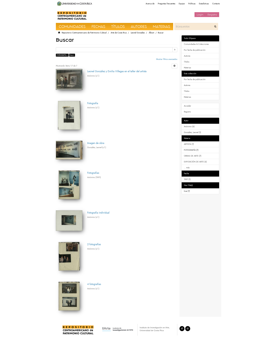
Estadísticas (204, 3)
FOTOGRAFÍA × (62, 55)
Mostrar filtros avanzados (166, 59)
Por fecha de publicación (194, 50)
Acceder (187, 106)
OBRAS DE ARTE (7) (192, 156)
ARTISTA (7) (189, 144)
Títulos (186, 61)
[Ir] (215, 26)
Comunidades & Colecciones (196, 44)
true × (72, 55)
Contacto (216, 3)
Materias (187, 67)
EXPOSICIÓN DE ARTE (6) (195, 161)
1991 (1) (187, 179)
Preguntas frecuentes (166, 3)
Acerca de (150, 3)
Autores (187, 56)
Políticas (192, 3)
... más (187, 167)
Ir (174, 49)
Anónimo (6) (189, 126)
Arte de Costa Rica (119, 32)
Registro (212, 14)
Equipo (182, 3)
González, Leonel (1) (192, 132)
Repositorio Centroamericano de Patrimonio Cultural (84, 32)
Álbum (151, 32)
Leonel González (138, 32)
